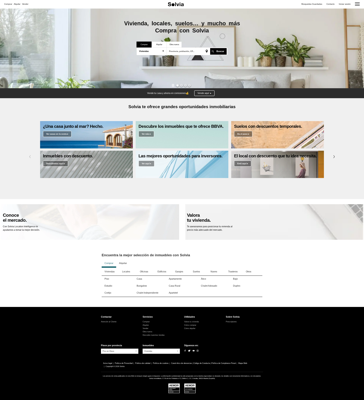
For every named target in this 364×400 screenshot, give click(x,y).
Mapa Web (242, 363)
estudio (108, 286)
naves (214, 271)
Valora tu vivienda (191, 322)
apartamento (175, 279)
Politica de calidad (142, 363)
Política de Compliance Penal (223, 363)
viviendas (110, 271)
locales (126, 271)
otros (248, 271)
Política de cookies (161, 363)
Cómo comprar (190, 325)
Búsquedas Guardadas (311, 4)
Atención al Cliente (108, 322)
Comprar (8, 4)
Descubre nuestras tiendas (154, 335)
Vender (25, 4)
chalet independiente (147, 293)
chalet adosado (209, 286)
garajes (179, 271)
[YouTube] (194, 351)
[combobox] (119, 350)
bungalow (142, 286)
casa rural (174, 286)
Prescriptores (231, 322)
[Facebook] (185, 351)
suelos (196, 271)
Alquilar (17, 4)
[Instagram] (197, 351)
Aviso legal (107, 363)
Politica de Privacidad (124, 363)
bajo (235, 279)
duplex (236, 286)
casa (139, 279)
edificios (162, 271)
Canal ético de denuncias (182, 363)
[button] (177, 85)
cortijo (108, 293)
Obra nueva (147, 332)
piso (107, 279)
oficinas (144, 271)
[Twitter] (189, 351)
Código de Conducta (202, 363)
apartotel (173, 293)
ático (203, 279)
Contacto (330, 4)
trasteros (233, 271)
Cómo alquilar (189, 328)
